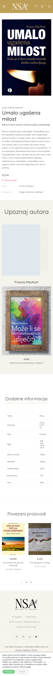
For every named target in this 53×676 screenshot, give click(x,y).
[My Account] (49, 6)
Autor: (4, 186)
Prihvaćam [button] (8, 672)
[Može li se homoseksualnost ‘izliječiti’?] (26, 320)
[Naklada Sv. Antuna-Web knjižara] (20, 6)
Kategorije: (7, 192)
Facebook (16, 636)
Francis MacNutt (26, 186)
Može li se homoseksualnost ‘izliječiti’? (26, 363)
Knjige (22, 192)
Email (36, 636)
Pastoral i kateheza (34, 192)
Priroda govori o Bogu (40, 562)
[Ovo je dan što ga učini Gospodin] (13, 539)
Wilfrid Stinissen (13, 569)
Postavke (22, 672)
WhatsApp (29, 636)
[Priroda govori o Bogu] (39, 539)
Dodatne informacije (26, 398)
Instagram (23, 636)
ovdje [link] (28, 667)
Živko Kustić (40, 566)
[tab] (26, 399)
